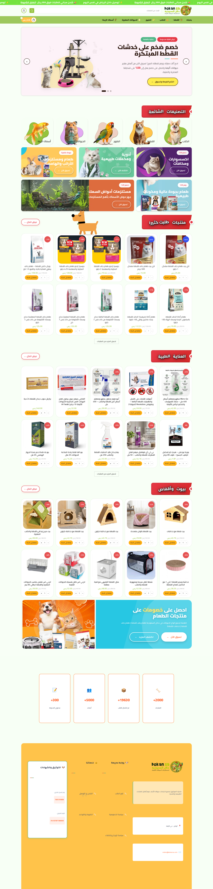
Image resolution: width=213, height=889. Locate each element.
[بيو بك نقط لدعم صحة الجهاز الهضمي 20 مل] (37, 435)
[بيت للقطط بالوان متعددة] (141, 515)
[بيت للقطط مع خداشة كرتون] (106, 515)
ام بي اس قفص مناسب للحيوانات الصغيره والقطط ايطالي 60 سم (37, 583)
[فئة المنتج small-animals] (72, 131)
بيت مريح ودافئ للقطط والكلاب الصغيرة (37, 532)
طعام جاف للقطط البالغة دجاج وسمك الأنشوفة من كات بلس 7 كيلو (106, 319)
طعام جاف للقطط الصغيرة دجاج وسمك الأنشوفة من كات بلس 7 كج (72, 319)
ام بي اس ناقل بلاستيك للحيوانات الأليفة (72, 583)
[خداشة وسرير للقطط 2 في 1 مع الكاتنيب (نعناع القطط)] (176, 565)
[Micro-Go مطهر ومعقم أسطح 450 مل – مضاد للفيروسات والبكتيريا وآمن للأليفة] (176, 382)
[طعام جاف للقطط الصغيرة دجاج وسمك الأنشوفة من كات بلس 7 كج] (72, 300)
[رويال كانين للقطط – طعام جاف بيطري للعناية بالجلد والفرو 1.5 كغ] (37, 249)
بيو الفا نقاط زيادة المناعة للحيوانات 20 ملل (72, 453)
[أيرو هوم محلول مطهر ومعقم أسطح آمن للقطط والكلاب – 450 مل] (106, 382)
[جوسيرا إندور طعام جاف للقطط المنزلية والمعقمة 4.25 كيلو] (72, 249)
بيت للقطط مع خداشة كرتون (106, 531)
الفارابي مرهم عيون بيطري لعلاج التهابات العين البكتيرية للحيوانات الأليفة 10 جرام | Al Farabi (72, 401)
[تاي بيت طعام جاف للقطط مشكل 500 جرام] (141, 249)
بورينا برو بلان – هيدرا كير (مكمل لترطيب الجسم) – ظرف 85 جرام (176, 453)
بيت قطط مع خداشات (176, 531)
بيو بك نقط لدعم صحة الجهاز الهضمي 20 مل (37, 453)
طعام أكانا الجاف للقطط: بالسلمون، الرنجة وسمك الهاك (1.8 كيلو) (176, 319)
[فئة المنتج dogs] (176, 131)
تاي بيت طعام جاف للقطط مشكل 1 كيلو (175, 267)
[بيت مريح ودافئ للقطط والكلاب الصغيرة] (37, 515)
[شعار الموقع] (178, 10)
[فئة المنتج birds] (106, 131)
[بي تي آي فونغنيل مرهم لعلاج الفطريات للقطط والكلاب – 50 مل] (141, 435)
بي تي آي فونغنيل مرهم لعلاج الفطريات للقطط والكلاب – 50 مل (141, 453)
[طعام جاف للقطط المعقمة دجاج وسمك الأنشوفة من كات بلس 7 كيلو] (37, 300)
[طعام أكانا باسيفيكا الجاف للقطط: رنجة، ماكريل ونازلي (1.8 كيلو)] (141, 300)
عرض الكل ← (30, 356)
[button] (170, 277)
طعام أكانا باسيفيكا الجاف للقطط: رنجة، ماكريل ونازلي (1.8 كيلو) (141, 318)
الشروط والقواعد (86, 814)
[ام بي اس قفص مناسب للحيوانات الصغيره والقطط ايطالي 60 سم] (37, 565)
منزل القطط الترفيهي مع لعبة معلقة (106, 583)
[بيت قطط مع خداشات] (176, 515)
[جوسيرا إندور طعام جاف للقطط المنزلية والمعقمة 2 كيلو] (106, 249)
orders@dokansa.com (170, 852)
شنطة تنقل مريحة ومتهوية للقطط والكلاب (141, 583)
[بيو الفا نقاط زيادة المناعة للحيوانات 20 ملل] (72, 435)
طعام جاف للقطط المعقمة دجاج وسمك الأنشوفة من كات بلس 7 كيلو (37, 319)
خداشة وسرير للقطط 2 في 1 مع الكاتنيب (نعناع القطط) (176, 583)
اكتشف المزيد (146, 637)
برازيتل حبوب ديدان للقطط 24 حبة (37, 399)
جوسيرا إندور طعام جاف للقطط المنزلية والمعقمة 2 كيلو (106, 267)
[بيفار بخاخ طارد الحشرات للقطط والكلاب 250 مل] (106, 435)
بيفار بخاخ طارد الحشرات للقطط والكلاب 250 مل (106, 453)
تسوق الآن (180, 170)
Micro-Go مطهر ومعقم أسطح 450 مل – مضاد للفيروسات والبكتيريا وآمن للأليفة (175, 401)
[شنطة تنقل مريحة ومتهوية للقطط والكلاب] (141, 565)
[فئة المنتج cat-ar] (141, 131)
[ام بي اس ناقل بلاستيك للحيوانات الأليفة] (72, 565)
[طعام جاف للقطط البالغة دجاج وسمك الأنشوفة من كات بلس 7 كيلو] (106, 300)
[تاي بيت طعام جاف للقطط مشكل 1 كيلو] (176, 249)
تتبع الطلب (119, 793)
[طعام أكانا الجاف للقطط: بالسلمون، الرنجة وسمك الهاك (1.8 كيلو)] (176, 300)
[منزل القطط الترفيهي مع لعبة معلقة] (106, 565)
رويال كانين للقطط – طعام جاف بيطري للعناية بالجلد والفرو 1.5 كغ (37, 267)
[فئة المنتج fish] (37, 131)
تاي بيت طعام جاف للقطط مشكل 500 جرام (141, 267)
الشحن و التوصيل (86, 793)
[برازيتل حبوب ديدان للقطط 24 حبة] (37, 382)
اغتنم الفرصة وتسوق (164, 82)
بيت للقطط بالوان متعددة (141, 531)
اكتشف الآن (123, 170)
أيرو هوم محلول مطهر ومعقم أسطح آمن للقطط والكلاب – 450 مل (106, 401)
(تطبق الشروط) (28, 2)
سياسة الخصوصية (116, 814)
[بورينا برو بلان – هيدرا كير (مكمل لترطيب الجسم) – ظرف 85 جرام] (176, 435)
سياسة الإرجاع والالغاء (114, 835)
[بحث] (31, 10)
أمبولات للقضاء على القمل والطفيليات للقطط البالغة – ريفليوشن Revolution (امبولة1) (141, 401)
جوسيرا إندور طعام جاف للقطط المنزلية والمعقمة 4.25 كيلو (71, 267)
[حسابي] (24, 10)
